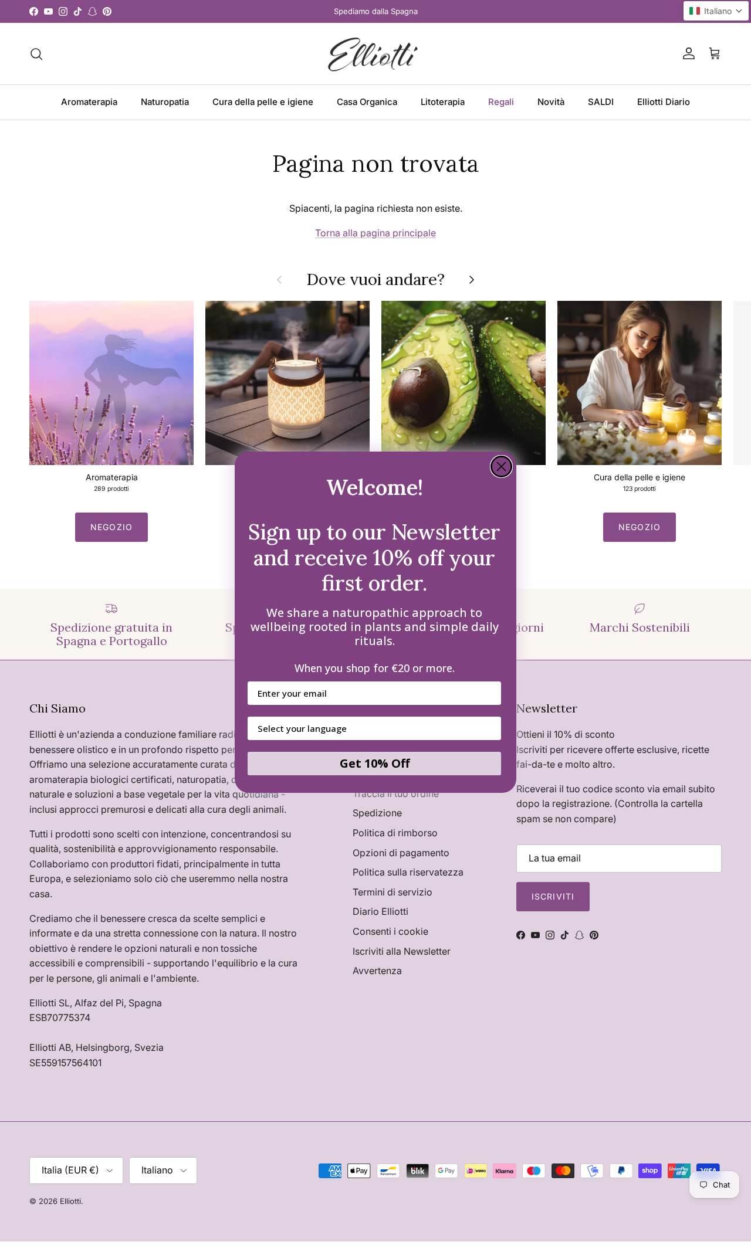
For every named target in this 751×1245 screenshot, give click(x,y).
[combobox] (371, 729)
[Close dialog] (501, 466)
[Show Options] (490, 729)
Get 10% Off (375, 764)
